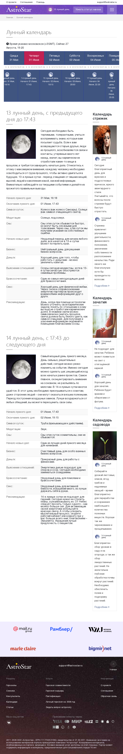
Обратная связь (109, 696)
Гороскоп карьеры (55, 691)
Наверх (113, 670)
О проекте (11, 2)
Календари (11, 702)
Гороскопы (11, 686)
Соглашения (26, 2)
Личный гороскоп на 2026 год (60, 702)
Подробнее (101, 286)
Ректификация (53, 696)
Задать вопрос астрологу (58, 707)
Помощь (40, 2)
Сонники (10, 691)
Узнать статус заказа (88, 9)
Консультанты (13, 696)
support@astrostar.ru (107, 2)
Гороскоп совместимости (58, 686)
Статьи (9, 707)
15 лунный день (61, 10)
